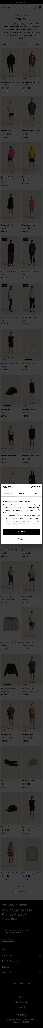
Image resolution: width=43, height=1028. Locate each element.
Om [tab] (35, 493)
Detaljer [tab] (22, 493)
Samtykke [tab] (8, 493)
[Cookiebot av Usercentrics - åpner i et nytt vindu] (30, 487)
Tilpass (20, 539)
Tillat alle (21, 532)
